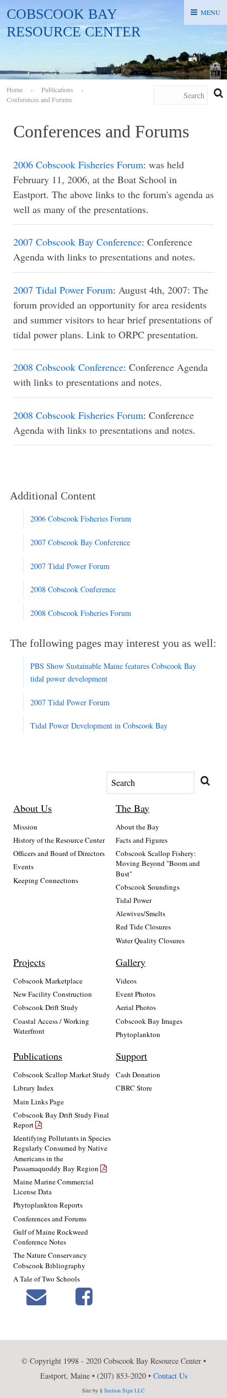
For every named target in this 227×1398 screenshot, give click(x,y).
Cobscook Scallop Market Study (61, 1075)
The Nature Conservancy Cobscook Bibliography (50, 1260)
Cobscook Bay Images (149, 1021)
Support (131, 1055)
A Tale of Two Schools (46, 1279)
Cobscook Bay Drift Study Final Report (61, 1120)
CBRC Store (134, 1088)
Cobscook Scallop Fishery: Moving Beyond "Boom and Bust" (158, 863)
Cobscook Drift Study (45, 1007)
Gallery (130, 962)
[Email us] (36, 1296)
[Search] (218, 93)
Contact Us (170, 1375)
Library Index (33, 1088)
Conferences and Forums (50, 1219)
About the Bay (137, 827)
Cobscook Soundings (148, 887)
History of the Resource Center (59, 840)
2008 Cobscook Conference (68, 367)
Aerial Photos (136, 1007)
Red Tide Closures (143, 927)
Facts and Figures (141, 840)
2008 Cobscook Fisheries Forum (78, 415)
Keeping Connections (45, 880)
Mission (25, 827)
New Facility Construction (52, 994)
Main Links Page (38, 1102)
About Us (32, 808)
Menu (210, 12)
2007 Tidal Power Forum (63, 289)
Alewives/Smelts (140, 913)
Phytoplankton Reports (48, 1205)
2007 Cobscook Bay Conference (77, 241)
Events (23, 866)
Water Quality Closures (150, 940)
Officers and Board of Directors (59, 853)
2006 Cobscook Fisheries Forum (78, 164)
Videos (126, 981)
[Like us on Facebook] (84, 1296)
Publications (37, 1055)
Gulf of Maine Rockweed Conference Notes (50, 1237)
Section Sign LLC (124, 1390)
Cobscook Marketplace (48, 981)
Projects (29, 962)
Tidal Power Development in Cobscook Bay (98, 725)
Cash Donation (138, 1075)
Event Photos (135, 994)
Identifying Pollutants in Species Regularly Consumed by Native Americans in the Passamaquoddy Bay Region (62, 1153)
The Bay (132, 808)
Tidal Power (134, 900)
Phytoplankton (138, 1034)
